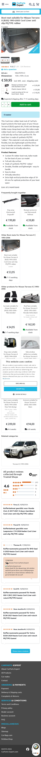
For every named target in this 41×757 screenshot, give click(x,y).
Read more (6, 378)
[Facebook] (28, 749)
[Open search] (30, 4)
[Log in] (34, 4)
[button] (20, 394)
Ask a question (9, 69)
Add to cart (25, 104)
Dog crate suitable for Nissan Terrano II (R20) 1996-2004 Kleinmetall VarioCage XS (11, 356)
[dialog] (20, 378)
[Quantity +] (8, 104)
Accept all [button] (20, 389)
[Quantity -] (2, 104)
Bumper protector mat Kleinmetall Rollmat (30, 212)
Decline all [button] (20, 383)
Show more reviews (20, 651)
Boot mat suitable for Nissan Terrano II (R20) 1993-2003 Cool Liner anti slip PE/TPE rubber (11, 259)
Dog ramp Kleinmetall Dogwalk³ (10, 212)
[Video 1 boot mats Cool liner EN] (5, 60)
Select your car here (22, 11)
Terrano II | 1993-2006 (20, 464)
